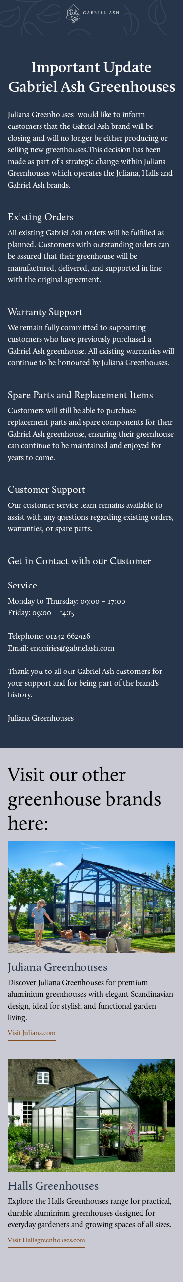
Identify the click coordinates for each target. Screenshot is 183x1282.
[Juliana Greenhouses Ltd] (91, 13)
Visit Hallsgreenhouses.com (46, 1240)
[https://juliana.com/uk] (91, 897)
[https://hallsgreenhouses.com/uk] (91, 1115)
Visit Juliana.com (32, 1033)
